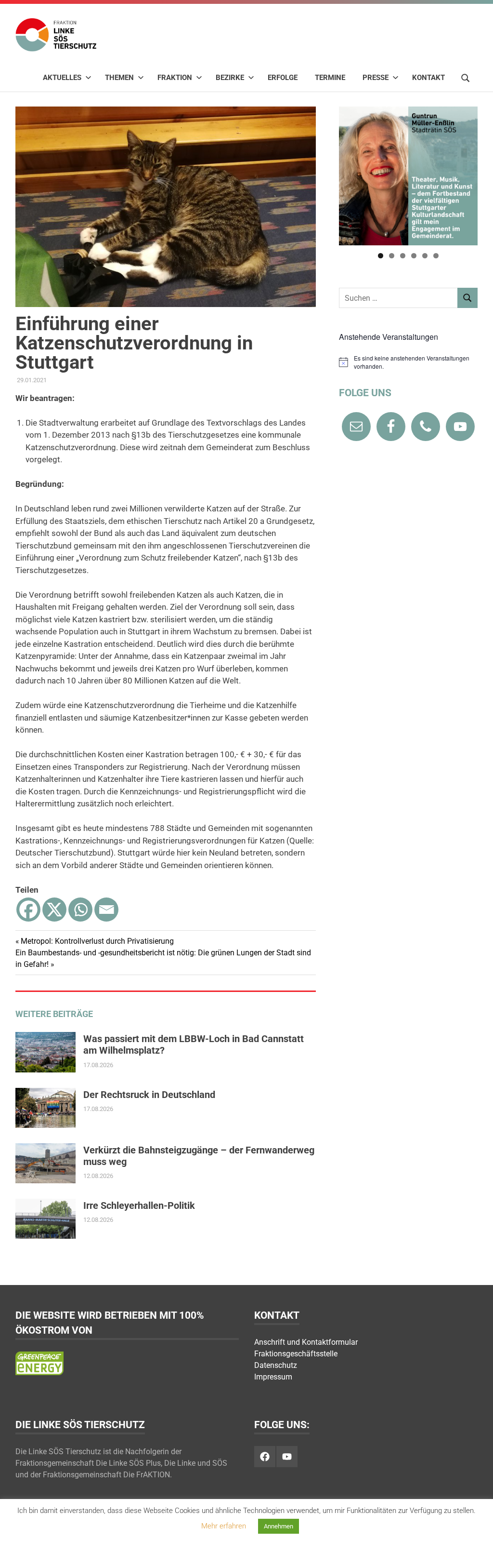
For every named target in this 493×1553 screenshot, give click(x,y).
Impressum (273, 1376)
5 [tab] (425, 255)
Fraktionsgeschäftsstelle (295, 1353)
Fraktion (174, 77)
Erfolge (283, 77)
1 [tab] (380, 255)
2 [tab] (391, 255)
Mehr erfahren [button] (223, 1526)
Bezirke (230, 77)
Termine (330, 77)
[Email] (106, 909)
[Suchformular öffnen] (466, 77)
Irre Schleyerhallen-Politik (139, 1205)
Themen (119, 77)
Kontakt (428, 77)
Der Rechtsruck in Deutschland (149, 1094)
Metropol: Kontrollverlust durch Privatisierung (97, 941)
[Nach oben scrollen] (476, 1536)
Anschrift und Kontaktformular (306, 1342)
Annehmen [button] (278, 1526)
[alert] (408, 362)
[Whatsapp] (80, 909)
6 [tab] (436, 255)
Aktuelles (62, 77)
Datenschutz (275, 1365)
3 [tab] (402, 255)
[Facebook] (28, 909)
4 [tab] (413, 255)
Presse (376, 77)
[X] (54, 909)
